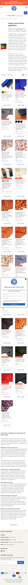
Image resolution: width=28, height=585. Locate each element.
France (13, 568)
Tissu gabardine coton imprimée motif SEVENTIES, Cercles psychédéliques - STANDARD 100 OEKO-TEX (20, 334)
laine (19, 58)
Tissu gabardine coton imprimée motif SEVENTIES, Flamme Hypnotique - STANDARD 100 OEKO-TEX (7, 242)
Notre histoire (19, 581)
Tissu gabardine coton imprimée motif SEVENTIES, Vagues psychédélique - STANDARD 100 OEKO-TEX (20, 242)
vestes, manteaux (12, 38)
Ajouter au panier (7, 105)
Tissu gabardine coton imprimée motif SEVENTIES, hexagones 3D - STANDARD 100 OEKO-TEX (20, 215)
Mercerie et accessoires (10, 581)
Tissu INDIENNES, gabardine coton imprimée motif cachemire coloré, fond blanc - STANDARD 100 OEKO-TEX (7, 155)
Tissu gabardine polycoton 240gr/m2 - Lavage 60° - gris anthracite (7, 360)
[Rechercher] (25, 12)
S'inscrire (20, 562)
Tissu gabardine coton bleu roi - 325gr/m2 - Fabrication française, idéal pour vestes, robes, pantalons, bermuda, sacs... (20, 95)
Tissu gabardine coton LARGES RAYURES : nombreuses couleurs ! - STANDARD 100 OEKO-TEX (7, 186)
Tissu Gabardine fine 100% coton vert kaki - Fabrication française (20, 360)
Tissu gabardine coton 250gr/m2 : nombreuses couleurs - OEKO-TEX (7, 96)
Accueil (2, 18)
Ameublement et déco (18, 579)
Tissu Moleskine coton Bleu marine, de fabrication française (20, 387)
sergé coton (17, 53)
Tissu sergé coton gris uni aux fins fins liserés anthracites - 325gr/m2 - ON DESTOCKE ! (7, 123)
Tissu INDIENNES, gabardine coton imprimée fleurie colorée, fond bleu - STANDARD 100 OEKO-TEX (7, 416)
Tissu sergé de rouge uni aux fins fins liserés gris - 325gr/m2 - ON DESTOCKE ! (7, 387)
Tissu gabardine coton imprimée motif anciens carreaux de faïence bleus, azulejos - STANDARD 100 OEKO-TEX (20, 271)
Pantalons (23, 37)
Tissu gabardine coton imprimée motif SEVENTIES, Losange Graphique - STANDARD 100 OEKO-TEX (7, 215)
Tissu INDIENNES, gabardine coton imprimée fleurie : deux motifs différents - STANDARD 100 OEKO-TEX (20, 155)
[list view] (25, 75)
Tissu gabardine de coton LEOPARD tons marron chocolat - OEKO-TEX (6, 332)
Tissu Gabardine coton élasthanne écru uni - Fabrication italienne (20, 182)
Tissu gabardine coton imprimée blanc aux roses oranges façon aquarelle (7, 269)
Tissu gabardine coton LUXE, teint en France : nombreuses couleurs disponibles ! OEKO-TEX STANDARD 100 (20, 126)
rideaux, (21, 40)
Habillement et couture (8, 579)
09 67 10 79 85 (19, 15)
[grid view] (23, 75)
